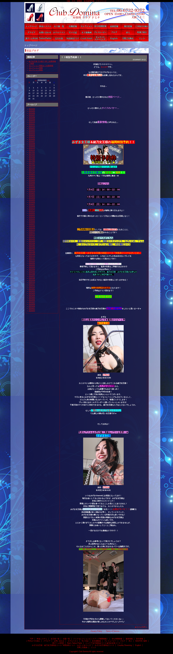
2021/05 (32, 246)
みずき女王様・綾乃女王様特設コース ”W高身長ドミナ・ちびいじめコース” (73, 38)
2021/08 (32, 252)
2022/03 (32, 267)
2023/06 (32, 300)
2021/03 (32, 241)
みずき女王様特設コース (86, 38)
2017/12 (32, 172)
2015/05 (32, 111)
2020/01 (32, 213)
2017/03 (32, 157)
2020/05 (32, 220)
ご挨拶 (31, 64)
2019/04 (32, 198)
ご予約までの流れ (142, 26)
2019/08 (32, 207)
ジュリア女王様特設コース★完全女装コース (59, 38)
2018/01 (32, 174)
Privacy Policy (96, 631)
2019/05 (32, 200)
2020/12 (32, 235)
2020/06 (32, 222)
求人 (128, 32)
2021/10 (32, 256)
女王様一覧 (59, 26)
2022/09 (32, 280)
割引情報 (128, 26)
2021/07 (32, 250)
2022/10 (32, 283)
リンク (142, 38)
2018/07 (32, 185)
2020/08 (32, 226)
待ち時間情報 (100, 26)
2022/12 (32, 287)
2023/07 (32, 302)
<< (36, 80)
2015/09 (32, 120)
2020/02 (32, 215)
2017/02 (32, 154)
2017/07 (32, 163)
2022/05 (32, 272)
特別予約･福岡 (142, 32)
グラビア (31, 32)
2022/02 (32, 265)
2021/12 (32, 261)
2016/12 (32, 150)
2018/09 (32, 189)
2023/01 (32, 289)
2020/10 (32, 230)
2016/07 (32, 141)
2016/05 (32, 137)
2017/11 (32, 170)
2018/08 (32, 187)
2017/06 (32, 161)
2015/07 (32, 115)
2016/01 (32, 128)
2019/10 (32, 209)
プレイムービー (100, 32)
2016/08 (32, 144)
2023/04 (32, 296)
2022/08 (32, 278)
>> (48, 80)
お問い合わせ (45, 32)
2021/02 (32, 239)
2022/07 (32, 276)
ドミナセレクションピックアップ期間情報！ (86, 26)
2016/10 (32, 148)
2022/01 (32, 263)
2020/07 (32, 224)
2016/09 (32, 146)
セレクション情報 (36, 68)
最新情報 (114, 26)
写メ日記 (73, 32)
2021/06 (32, 248)
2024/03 (32, 311)
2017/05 (32, 159)
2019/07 (32, 204)
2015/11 (32, 124)
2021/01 (32, 237)
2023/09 (32, 306)
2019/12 (32, 211)
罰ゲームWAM (31, 38)
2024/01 (32, 309)
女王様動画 (86, 32)
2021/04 (32, 243)
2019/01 (32, 194)
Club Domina (86, 12)
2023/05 (32, 298)
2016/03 (32, 133)
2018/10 (32, 191)
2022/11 (32, 285)
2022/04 (32, 269)
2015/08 (32, 118)
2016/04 (32, 135)
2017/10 (32, 168)
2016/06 (32, 139)
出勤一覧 (73, 26)
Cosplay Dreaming (100, 38)
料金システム (45, 26)
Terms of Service (112, 631)
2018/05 (32, 181)
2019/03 (32, 196)
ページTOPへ (142, 627)
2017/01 (32, 152)
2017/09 (32, 165)
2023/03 (32, 293)
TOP (31, 26)
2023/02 (32, 291)
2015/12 (32, 126)
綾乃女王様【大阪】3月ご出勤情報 (42, 61)
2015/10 (32, 122)
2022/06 (32, 274)
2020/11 (32, 233)
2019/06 (32, 202)
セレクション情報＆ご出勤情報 (41, 66)
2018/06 (32, 183)
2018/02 (32, 176)
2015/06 (32, 113)
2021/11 (32, 259)
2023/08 (32, 304)
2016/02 (32, 131)
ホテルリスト (59, 32)
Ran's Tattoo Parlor (45, 38)
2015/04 (32, 109)
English (114, 38)
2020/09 (32, 228)
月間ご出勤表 (128, 38)
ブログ (114, 32)
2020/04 (32, 217)
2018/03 (32, 178)
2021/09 (32, 254)
